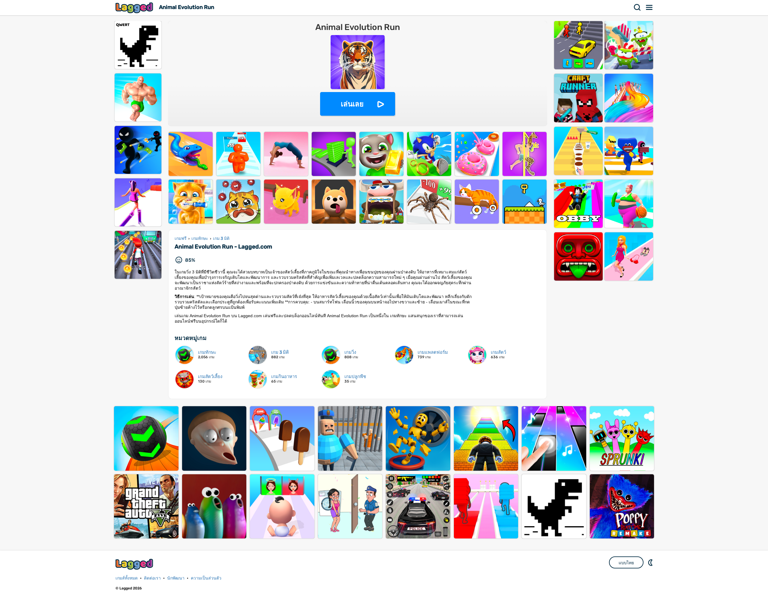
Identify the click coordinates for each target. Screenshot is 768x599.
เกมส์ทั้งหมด (127, 578)
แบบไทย (626, 562)
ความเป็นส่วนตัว (206, 578)
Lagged (135, 7)
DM (651, 562)
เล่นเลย (352, 104)
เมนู (650, 7)
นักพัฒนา (175, 578)
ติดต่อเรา (152, 578)
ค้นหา (638, 7)
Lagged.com (135, 564)
